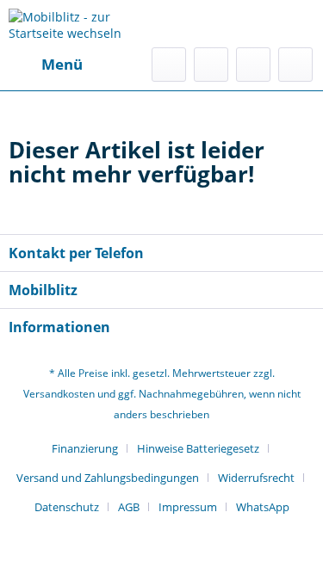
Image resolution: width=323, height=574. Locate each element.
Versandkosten (59, 393)
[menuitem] (45, 64)
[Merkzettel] (211, 64)
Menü (62, 64)
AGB (129, 507)
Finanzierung (85, 448)
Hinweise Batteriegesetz (198, 448)
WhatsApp (262, 507)
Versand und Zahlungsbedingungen (107, 477)
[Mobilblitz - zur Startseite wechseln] (85, 24)
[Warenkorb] (295, 64)
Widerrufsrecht (256, 477)
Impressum (187, 507)
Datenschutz (66, 507)
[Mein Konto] (253, 64)
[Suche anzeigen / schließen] (169, 64)
